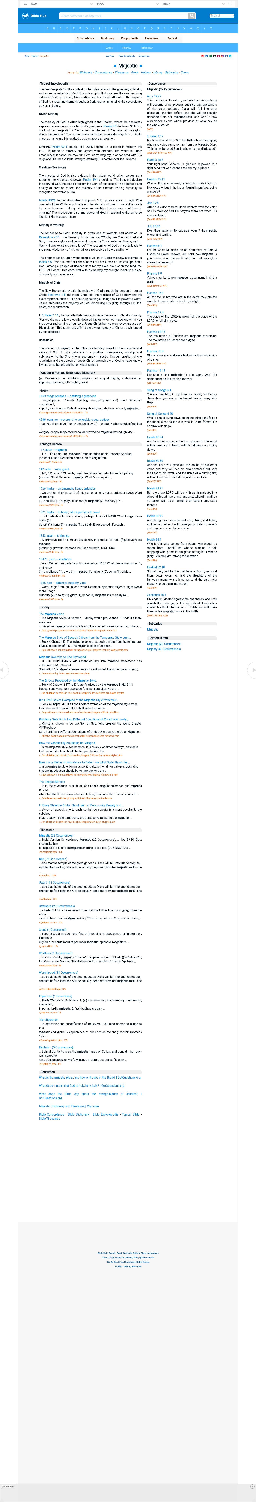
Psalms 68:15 (156, 332)
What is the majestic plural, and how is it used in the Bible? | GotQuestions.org (90, 1077)
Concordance (103, 72)
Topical (34, 56)
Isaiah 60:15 (155, 516)
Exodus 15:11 (156, 179)
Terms (185, 72)
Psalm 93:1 (59, 147)
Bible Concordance (51, 1114)
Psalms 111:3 (156, 370)
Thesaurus (122, 72)
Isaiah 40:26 (47, 200)
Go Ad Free (8, 1486)
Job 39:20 (153, 226)
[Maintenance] (4, 678)
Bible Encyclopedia (105, 1114)
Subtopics (171, 72)
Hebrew (146, 72)
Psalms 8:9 (154, 273)
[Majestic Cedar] (251, 678)
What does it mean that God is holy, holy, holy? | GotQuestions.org (81, 1085)
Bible (27, 56)
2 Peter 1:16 (50, 315)
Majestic (152, 629)
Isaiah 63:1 (154, 539)
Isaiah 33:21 (155, 488)
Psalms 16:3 (155, 293)
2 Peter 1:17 (155, 136)
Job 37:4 (153, 203)
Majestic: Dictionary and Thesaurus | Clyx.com (69, 1106)
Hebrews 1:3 (56, 295)
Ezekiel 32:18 (156, 567)
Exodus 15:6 (155, 160)
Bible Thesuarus (49, 1118)
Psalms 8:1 (154, 246)
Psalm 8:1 (110, 126)
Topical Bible (130, 1114)
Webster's (86, 72)
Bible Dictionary (78, 1114)
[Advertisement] (128, 1194)
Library (157, 72)
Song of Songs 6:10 (160, 413)
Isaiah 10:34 (155, 437)
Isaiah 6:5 (45, 262)
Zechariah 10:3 (156, 595)
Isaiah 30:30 (155, 461)
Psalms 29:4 (155, 312)
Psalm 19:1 (90, 179)
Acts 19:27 (154, 96)
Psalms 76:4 (155, 351)
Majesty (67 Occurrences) (164, 649)
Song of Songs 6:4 (159, 390)
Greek (134, 72)
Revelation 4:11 (49, 237)
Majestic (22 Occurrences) (164, 644)
